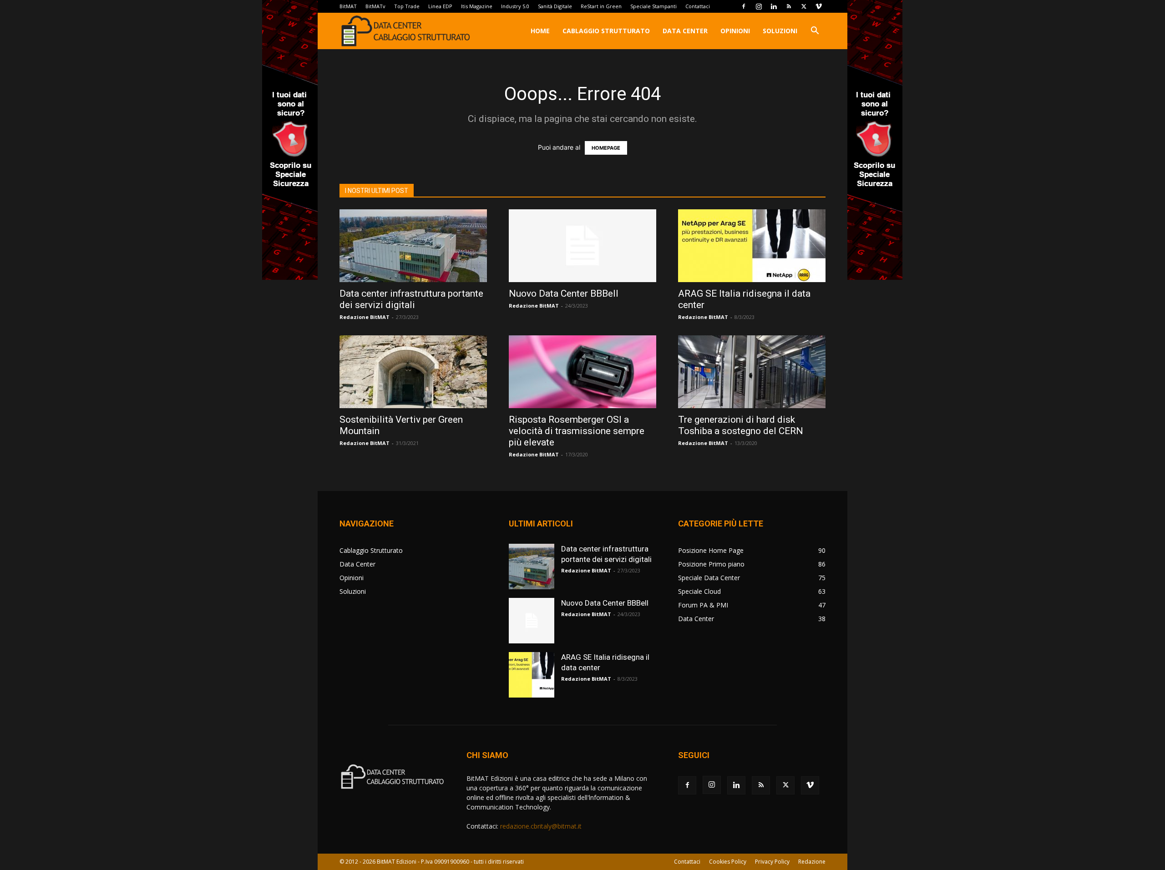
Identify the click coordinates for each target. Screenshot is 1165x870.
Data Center (685, 30)
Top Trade (407, 6)
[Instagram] (758, 6)
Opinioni (735, 30)
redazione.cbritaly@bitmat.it (541, 826)
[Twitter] (803, 6)
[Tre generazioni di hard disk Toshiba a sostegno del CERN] (752, 371)
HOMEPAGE (606, 148)
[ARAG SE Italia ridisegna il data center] (752, 245)
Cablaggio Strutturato (606, 30)
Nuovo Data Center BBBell (563, 293)
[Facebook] (743, 6)
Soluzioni (780, 30)
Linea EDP (440, 6)
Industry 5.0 (515, 6)
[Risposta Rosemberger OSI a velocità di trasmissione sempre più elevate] (582, 371)
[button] (815, 31)
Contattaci (697, 6)
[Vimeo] (819, 6)
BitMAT (348, 6)
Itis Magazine (476, 6)
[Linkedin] (773, 6)
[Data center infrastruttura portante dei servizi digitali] (413, 245)
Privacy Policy (772, 861)
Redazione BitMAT (364, 317)
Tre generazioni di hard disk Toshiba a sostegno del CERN (740, 425)
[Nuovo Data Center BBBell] (582, 245)
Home (540, 30)
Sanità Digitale (555, 6)
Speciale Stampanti (653, 6)
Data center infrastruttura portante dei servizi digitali (411, 299)
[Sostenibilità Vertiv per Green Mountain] (413, 371)
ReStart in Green (601, 6)
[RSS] (788, 6)
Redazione (812, 861)
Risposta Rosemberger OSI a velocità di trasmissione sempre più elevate (576, 431)
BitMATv (375, 6)
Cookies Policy (727, 861)
